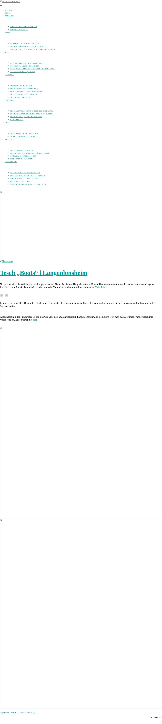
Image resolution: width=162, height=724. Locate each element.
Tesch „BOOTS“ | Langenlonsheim (26, 91)
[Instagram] (4, 189)
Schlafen (9, 16)
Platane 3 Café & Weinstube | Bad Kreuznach (32, 49)
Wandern (9, 74)
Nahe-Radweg (16, 119)
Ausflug (9, 139)
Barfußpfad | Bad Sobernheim (25, 172)
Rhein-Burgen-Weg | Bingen (23, 94)
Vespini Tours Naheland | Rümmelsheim (29, 153)
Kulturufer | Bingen (20, 181)
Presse (13, 712)
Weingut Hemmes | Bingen (22, 72)
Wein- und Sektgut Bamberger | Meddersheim (32, 69)
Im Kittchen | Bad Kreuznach (24, 43)
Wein (7, 52)
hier (35, 319)
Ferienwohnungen (19, 29)
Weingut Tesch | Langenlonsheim (26, 63)
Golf (7, 122)
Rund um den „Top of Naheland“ (26, 117)
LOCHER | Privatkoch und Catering (27, 46)
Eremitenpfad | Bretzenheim (24, 88)
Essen (8, 32)
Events (8, 10)
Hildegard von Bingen (21, 159)
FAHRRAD (9, 100)
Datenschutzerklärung (26, 712)
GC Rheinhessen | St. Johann (24, 136)
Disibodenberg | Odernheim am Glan (28, 184)
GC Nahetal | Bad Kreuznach (24, 133)
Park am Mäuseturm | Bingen (24, 178)
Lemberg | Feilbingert (21, 85)
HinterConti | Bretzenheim (23, 27)
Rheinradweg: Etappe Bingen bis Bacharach (32, 111)
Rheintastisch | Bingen (21, 150)
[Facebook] (1, 189)
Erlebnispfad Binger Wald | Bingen (27, 175)
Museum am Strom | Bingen (23, 156)
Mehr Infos (100, 287)
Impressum (4, 712)
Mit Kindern (11, 162)
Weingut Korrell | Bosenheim (25, 66)
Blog (7, 13)
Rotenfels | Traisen (20, 97)
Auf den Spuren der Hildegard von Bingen (31, 114)
